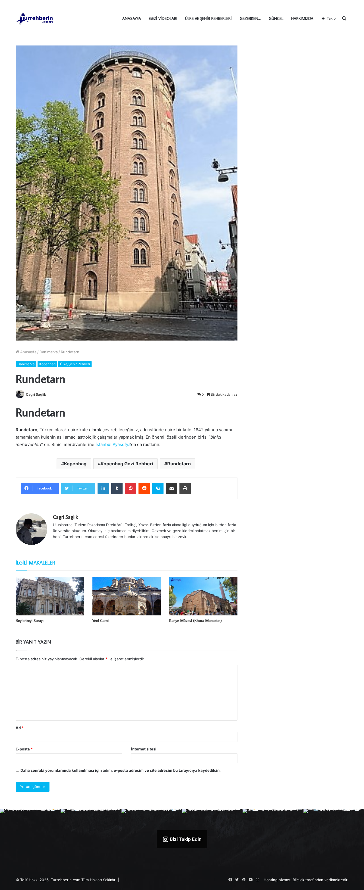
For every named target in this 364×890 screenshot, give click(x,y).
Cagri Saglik (36, 394)
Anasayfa (131, 18)
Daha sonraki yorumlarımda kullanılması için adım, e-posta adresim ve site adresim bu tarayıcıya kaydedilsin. (120, 770)
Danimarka (49, 352)
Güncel (276, 18)
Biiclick (298, 879)
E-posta (24, 749)
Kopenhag (47, 364)
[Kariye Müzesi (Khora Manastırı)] (203, 596)
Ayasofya (121, 444)
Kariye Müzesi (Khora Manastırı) (195, 620)
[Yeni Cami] (126, 596)
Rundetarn (179, 463)
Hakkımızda (302, 18)
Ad (20, 727)
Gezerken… (250, 18)
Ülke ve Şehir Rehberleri (208, 18)
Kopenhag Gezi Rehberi (127, 463)
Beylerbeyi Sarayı (30, 620)
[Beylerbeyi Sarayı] (50, 596)
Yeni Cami (100, 620)
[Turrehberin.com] (35, 18)
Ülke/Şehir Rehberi (75, 364)
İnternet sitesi (143, 749)
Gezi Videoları (163, 18)
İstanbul (102, 444)
